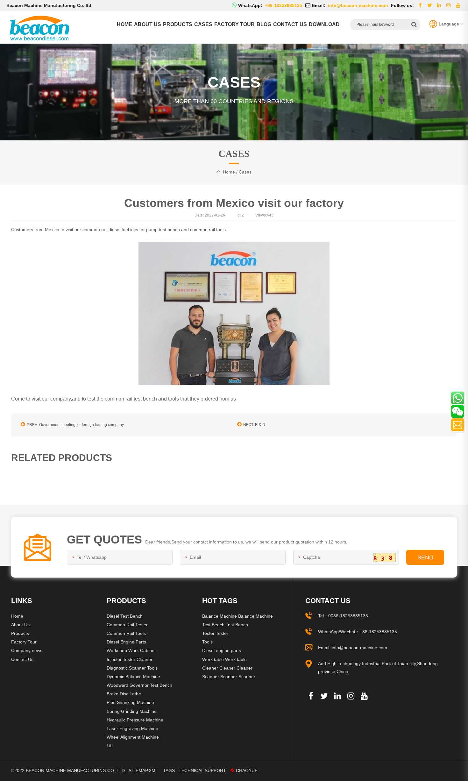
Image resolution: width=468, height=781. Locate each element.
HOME (124, 24)
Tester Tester (215, 633)
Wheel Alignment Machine (133, 737)
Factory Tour (24, 641)
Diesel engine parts (221, 650)
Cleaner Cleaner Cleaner (227, 668)
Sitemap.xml (143, 770)
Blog (264, 24)
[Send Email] (457, 424)
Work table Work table (224, 659)
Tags (169, 770)
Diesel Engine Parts (126, 641)
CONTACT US (290, 24)
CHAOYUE (247, 770)
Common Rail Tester (127, 624)
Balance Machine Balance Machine (237, 616)
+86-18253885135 (378, 631)
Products (177, 24)
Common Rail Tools (126, 633)
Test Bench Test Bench (225, 624)
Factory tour (234, 24)
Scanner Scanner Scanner (228, 676)
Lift (110, 745)
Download (324, 24)
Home (17, 616)
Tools (207, 641)
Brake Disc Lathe (124, 693)
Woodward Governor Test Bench (139, 685)
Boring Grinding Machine (132, 711)
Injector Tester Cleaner (129, 659)
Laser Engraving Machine (132, 728)
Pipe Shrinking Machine (130, 702)
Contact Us (22, 659)
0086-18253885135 (348, 615)
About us (147, 24)
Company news (26, 650)
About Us (20, 624)
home (229, 171)
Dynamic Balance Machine (133, 676)
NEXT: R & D (254, 424)
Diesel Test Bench (125, 616)
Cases (203, 24)
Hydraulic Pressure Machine (135, 719)
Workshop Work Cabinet (131, 650)
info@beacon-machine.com (359, 647)
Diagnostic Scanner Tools (132, 668)
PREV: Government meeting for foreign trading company (75, 424)
